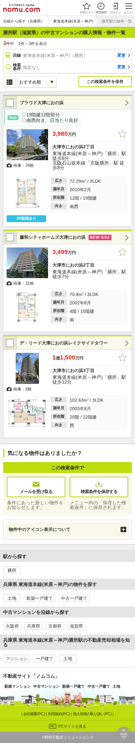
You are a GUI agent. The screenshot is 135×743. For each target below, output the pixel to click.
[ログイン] (115, 8)
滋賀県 (76, 625)
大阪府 (12, 625)
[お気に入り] (86, 8)
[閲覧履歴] (101, 8)
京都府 (55, 625)
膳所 (12, 570)
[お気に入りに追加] (122, 134)
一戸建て (44, 658)
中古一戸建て (74, 598)
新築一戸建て (39, 598)
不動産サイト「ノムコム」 (31, 676)
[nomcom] (21, 8)
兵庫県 (33, 625)
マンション (17, 658)
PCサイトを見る (72, 726)
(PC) (34, 714)
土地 (12, 598)
